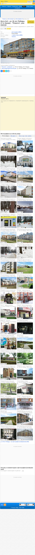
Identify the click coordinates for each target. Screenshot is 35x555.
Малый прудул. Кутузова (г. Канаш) (22, 336)
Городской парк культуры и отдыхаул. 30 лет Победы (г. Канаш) (9, 154)
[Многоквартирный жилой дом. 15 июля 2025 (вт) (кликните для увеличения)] (25, 283)
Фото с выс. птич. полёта (25, 136)
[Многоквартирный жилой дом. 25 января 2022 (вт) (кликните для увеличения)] (25, 207)
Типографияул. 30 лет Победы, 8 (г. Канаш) (24, 154)
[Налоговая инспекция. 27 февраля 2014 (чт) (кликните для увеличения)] (25, 328)
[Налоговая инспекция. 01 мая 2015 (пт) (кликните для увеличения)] (8, 146)
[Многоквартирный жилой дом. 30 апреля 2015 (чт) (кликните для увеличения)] (25, 177)
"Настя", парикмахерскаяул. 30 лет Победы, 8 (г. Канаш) (8, 306)
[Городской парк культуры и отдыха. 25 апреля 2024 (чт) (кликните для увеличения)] (25, 268)
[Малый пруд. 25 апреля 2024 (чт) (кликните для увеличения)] (25, 343)
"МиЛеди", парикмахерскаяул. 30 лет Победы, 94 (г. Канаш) (25, 290)
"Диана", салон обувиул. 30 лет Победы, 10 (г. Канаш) (8, 397)
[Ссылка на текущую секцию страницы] (7, 25)
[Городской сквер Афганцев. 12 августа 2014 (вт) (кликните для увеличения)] (25, 358)
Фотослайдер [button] (5, 135)
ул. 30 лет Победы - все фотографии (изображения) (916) (15, 441)
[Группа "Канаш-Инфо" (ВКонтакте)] (34, 1)
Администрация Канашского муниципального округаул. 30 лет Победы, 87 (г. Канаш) (13, 427)
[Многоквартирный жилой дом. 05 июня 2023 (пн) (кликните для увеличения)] (8, 177)
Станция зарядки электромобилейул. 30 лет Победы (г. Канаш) (25, 139)
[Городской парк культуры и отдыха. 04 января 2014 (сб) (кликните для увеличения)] (25, 222)
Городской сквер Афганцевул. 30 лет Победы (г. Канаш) (8, 336)
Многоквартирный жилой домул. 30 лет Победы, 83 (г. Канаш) (25, 199)
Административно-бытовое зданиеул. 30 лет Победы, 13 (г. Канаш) (9, 351)
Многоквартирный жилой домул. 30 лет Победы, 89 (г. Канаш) (25, 169)
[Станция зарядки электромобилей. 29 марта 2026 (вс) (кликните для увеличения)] (25, 146)
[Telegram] (8, 71)
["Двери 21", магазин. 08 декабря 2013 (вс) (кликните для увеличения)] (8, 328)
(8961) (16, 32)
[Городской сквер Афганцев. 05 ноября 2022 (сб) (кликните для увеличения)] (8, 343)
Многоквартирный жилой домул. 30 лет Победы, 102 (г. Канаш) (25, 184)
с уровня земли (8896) (17, 35)
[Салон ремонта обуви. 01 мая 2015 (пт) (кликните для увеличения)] (25, 389)
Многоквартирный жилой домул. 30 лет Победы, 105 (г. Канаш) (25, 230)
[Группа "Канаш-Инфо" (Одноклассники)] (34, 3)
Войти (6, 1)
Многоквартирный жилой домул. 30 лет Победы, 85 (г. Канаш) (8, 230)
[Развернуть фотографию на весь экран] (33, 39)
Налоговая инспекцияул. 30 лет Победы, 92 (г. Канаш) (8, 139)
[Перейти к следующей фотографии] (30, 22)
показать (14, 36)
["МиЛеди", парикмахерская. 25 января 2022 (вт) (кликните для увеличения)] (25, 298)
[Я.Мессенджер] (6, 71)
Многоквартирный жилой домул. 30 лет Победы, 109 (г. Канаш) (9, 169)
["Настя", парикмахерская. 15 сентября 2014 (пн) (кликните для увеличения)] (8, 313)
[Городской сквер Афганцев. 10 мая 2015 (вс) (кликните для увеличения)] (8, 389)
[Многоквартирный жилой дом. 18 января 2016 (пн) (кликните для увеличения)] (25, 434)
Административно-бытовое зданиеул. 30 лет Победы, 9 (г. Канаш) (25, 412)
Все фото (13, 136)
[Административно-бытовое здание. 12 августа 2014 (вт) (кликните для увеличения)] (8, 358)
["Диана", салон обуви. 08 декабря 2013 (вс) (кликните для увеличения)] (8, 404)
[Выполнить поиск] (2, 3)
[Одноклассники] (4, 71)
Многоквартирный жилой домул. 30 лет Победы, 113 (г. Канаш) (9, 260)
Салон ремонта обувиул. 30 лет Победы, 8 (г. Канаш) (24, 381)
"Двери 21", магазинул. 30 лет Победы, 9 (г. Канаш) (8, 321)
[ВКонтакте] (2, 71)
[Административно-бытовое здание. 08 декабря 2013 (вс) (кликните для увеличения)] (25, 419)
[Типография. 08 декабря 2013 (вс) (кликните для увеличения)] (25, 161)
